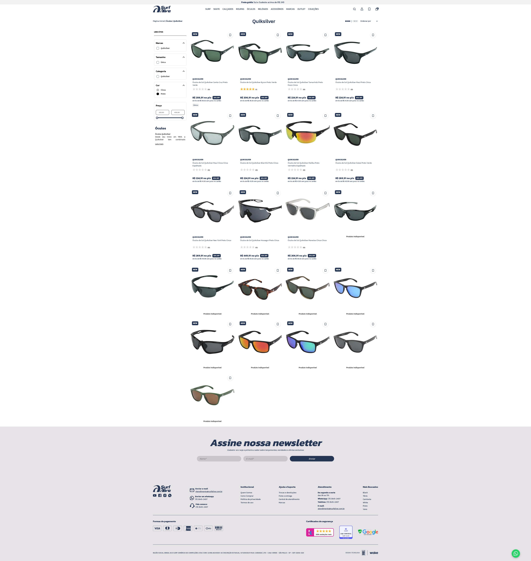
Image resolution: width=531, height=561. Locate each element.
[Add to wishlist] (325, 193)
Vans (365, 509)
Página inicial (159, 21)
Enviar (312, 458)
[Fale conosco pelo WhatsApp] (516, 553)
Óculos (251, 9)
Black (365, 492)
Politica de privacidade (251, 499)
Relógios (263, 9)
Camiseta (367, 499)
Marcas (290, 9)
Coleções (313, 9)
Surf (208, 9)
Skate (216, 9)
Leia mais (159, 144)
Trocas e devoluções (287, 492)
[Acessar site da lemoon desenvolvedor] (357, 552)
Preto (365, 505)
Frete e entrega (285, 495)
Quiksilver (177, 21)
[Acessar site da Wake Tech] (374, 553)
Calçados (227, 9)
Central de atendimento (289, 499)
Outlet (301, 9)
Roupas (240, 9)
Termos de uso (247, 502)
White (365, 502)
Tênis (365, 495)
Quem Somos (246, 492)
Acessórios (277, 9)
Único (163, 62)
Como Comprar (247, 495)
